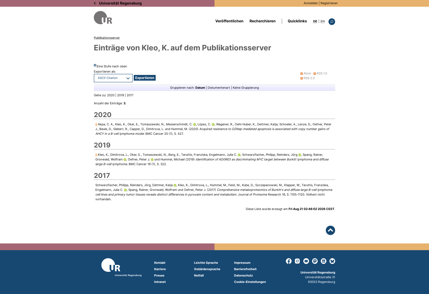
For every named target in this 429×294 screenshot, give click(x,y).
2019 (120, 95)
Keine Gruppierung (246, 87)
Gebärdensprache (207, 269)
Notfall (199, 275)
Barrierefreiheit (245, 269)
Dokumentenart (219, 87)
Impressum (242, 262)
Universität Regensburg (120, 3)
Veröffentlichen (229, 21)
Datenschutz (243, 275)
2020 (110, 95)
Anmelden (311, 3)
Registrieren (329, 3)
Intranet (160, 282)
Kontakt (159, 262)
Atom (307, 73)
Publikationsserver (107, 37)
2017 (130, 95)
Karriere (160, 269)
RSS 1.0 (322, 73)
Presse (159, 275)
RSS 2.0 (309, 78)
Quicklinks (297, 21)
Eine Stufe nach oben (112, 66)
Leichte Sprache (206, 262)
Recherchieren (263, 21)
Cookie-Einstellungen (250, 282)
